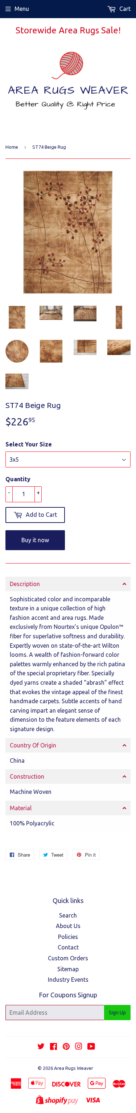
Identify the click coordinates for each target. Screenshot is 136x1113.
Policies (68, 936)
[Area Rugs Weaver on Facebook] (53, 1047)
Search (68, 915)
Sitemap (68, 969)
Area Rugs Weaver (73, 1068)
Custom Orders (68, 958)
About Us (68, 926)
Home (11, 146)
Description (25, 584)
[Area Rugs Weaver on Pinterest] (66, 1047)
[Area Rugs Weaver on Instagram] (78, 1047)
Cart (124, 8)
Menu (22, 8)
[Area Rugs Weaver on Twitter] (41, 1047)
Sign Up (117, 1012)
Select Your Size (28, 444)
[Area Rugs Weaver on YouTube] (91, 1047)
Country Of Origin (33, 745)
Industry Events (68, 979)
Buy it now (35, 540)
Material (21, 808)
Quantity (17, 479)
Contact (68, 947)
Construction (27, 776)
